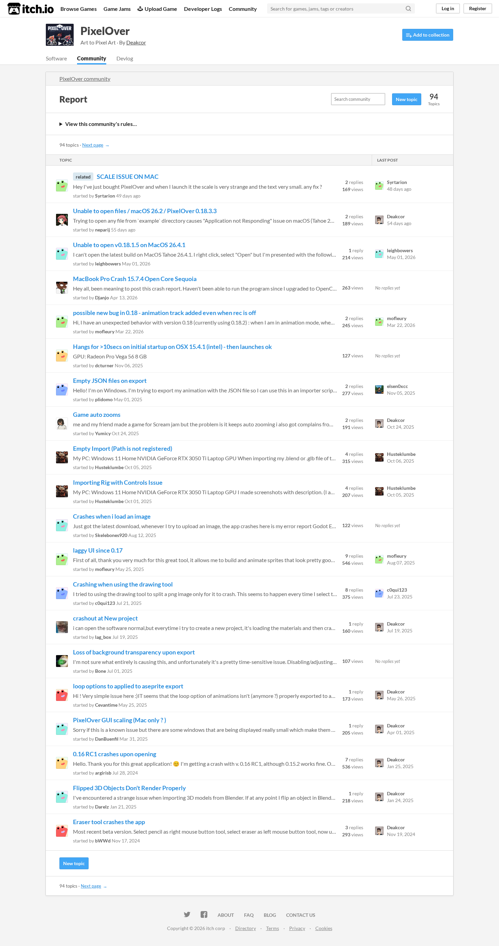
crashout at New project (105, 618)
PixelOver (105, 30)
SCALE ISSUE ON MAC (128, 176)
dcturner (104, 365)
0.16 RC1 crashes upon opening (114, 754)
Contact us (300, 915)
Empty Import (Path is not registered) (122, 448)
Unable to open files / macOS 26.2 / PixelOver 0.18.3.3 (145, 211)
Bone (100, 671)
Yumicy (103, 433)
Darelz (102, 807)
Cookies (323, 928)
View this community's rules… (101, 123)
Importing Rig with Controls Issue (118, 482)
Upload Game (161, 8)
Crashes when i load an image (112, 516)
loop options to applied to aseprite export (128, 686)
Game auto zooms (97, 414)
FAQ (249, 915)
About (226, 915)
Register (477, 8)
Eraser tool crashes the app (109, 822)
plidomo (104, 399)
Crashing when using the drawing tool (123, 584)
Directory (245, 928)
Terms (272, 928)
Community (243, 8)
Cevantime (106, 705)
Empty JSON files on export (110, 380)
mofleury (104, 331)
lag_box (103, 637)
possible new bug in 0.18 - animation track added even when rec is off (164, 312)
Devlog (124, 58)
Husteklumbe (109, 467)
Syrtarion (105, 196)
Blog (270, 915)
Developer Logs (203, 8)
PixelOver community (84, 78)
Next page (92, 145)
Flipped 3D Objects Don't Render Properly (129, 788)
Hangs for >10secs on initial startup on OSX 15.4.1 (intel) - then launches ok (172, 346)
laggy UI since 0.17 (98, 550)
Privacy (297, 928)
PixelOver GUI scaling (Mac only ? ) (119, 720)
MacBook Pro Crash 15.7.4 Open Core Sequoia (135, 278)
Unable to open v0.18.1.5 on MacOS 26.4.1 (129, 244)
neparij (102, 230)
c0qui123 (105, 603)
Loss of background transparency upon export (134, 652)
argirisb (103, 773)
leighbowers (108, 263)
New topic (407, 99)
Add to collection (430, 35)
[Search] (408, 8)
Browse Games (78, 8)
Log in (448, 8)
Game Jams (117, 8)
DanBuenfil (106, 739)
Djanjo (102, 297)
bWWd (103, 840)
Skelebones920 (111, 535)
